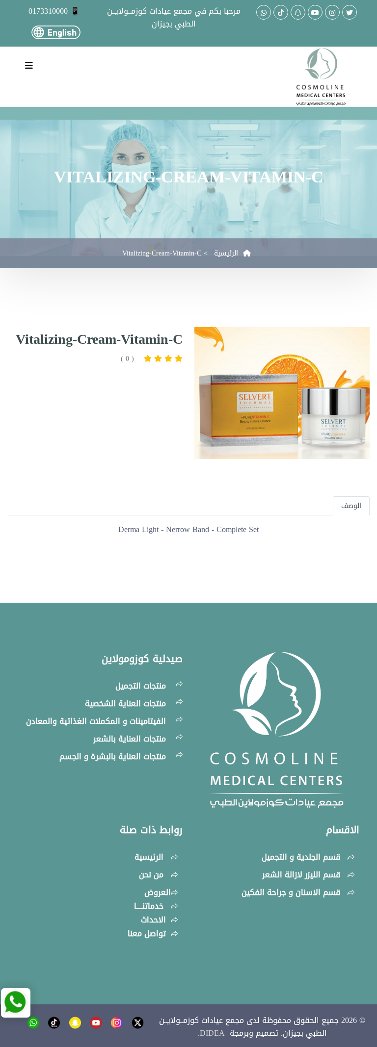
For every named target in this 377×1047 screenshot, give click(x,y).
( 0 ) (127, 359)
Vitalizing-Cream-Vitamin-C (161, 253)
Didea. (214, 1033)
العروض (157, 892)
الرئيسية (228, 253)
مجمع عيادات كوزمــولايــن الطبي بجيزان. (243, 1027)
